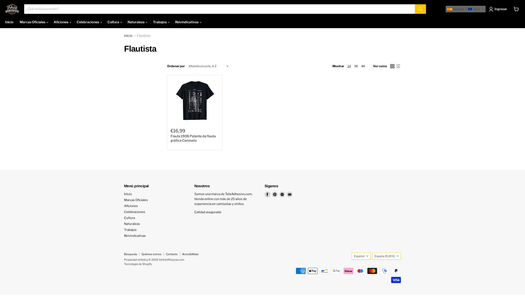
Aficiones (61, 22)
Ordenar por (176, 66)
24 (349, 66)
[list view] (398, 66)
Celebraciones (88, 22)
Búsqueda (130, 254)
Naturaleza (136, 22)
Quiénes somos (151, 254)
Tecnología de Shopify (138, 264)
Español (359, 256)
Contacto (172, 254)
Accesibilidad (190, 254)
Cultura (113, 22)
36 (356, 66)
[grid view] (392, 66)
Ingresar (501, 9)
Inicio (9, 22)
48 (363, 66)
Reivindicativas (187, 22)
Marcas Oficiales (33, 22)
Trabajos (160, 22)
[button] (466, 9)
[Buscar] (420, 9)
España (384, 256)
